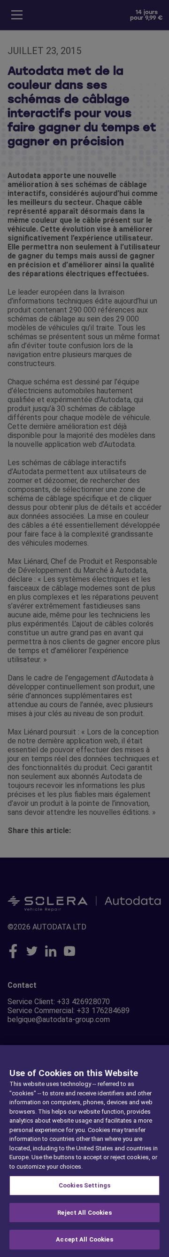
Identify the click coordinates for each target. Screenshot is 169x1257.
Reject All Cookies (84, 1212)
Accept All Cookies (84, 1239)
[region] (84, 1151)
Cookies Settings (84, 1185)
